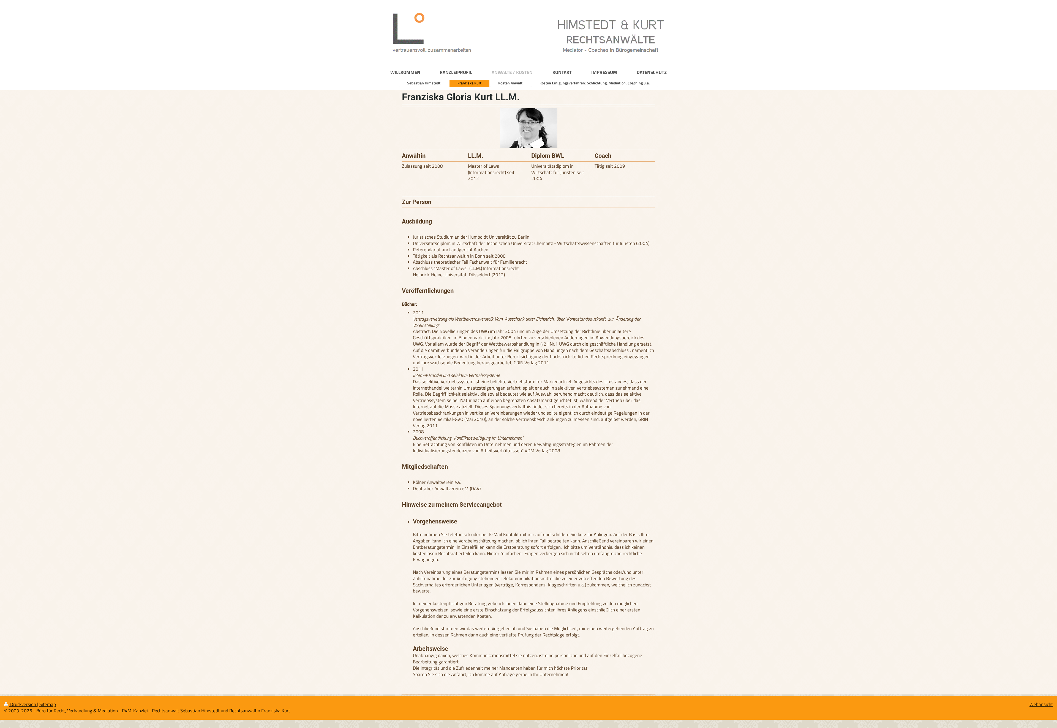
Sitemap (47, 704)
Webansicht (1041, 704)
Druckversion (23, 704)
